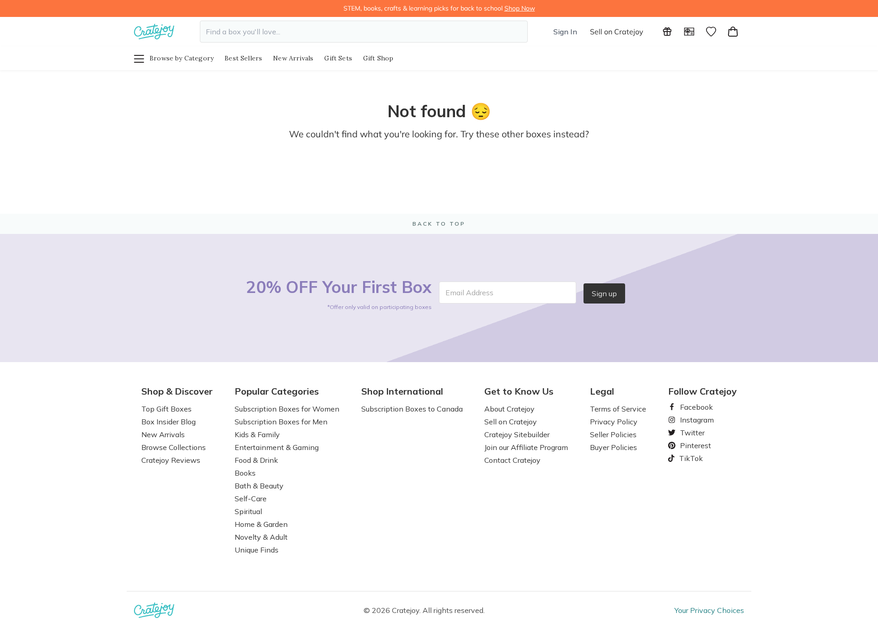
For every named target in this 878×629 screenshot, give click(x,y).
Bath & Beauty (259, 485)
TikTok (687, 458)
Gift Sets (338, 58)
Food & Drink (256, 460)
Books (245, 472)
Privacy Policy (613, 421)
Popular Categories (277, 391)
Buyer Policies (613, 447)
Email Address (469, 292)
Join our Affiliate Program (526, 447)
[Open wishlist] (711, 32)
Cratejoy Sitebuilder (517, 434)
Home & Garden (261, 524)
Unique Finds (256, 549)
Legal (602, 391)
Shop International (402, 391)
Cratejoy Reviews (170, 460)
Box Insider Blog (168, 421)
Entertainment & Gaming (277, 447)
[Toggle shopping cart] (733, 32)
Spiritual (248, 511)
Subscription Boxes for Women (287, 408)
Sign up (604, 293)
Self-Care (251, 498)
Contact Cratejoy (512, 460)
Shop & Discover (177, 391)
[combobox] (364, 32)
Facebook (693, 407)
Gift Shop (378, 58)
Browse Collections (173, 447)
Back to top (439, 223)
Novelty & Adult (261, 537)
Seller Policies (613, 434)
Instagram (693, 419)
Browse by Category (182, 58)
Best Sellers (243, 58)
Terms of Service (618, 408)
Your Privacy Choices (709, 610)
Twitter (688, 432)
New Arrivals (293, 58)
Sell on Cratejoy (616, 31)
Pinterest (692, 445)
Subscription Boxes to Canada (412, 408)
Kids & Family (257, 434)
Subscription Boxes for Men (281, 421)
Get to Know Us (518, 391)
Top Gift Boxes (166, 408)
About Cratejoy (509, 408)
